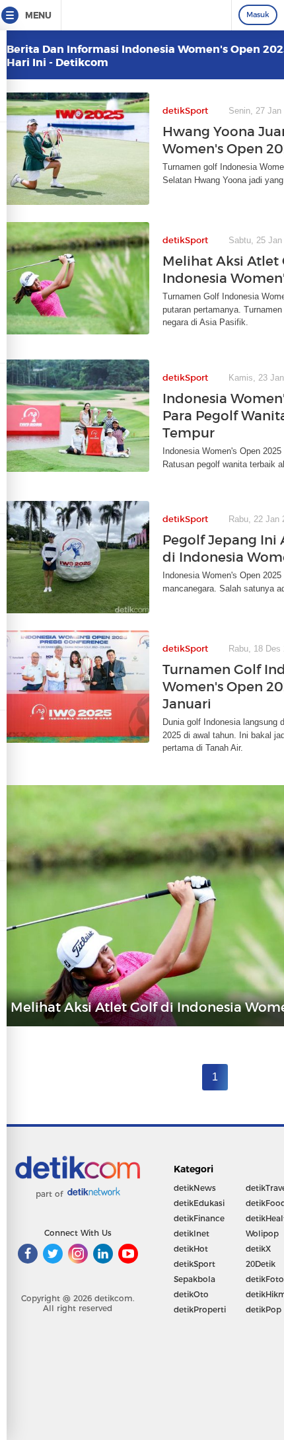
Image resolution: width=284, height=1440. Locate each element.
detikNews (195, 1188)
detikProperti (200, 1309)
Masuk (257, 14)
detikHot (191, 1249)
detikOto (191, 1294)
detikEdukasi (199, 1203)
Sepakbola (194, 1279)
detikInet (191, 1233)
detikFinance (199, 1218)
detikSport (194, 1264)
